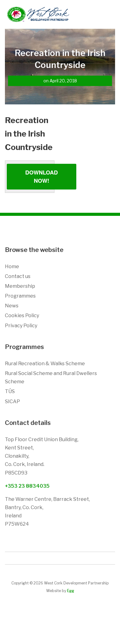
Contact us (17, 276)
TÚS (10, 391)
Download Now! (41, 176)
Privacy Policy (21, 325)
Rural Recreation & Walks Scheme (45, 363)
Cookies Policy (22, 315)
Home (12, 266)
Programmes (20, 296)
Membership (20, 286)
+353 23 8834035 (27, 486)
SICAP (12, 401)
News (11, 306)
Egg (70, 590)
